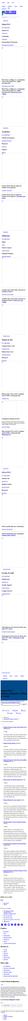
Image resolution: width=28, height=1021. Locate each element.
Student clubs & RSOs (7, 529)
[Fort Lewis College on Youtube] (8, 925)
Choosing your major (7, 190)
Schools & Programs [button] (6, 140)
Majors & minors (8, 937)
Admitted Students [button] (6, 256)
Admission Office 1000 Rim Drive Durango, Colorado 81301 (10, 912)
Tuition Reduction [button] (6, 354)
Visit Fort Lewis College (7, 294)
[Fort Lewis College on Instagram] (2, 925)
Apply (3, 2)
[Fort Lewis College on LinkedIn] (15, 925)
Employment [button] (5, 582)
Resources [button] (4, 146)
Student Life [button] (5, 481)
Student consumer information (11, 976)
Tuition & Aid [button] (6, 336)
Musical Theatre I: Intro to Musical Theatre (15, 822)
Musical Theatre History (10, 743)
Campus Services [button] (6, 593)
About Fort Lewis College (8, 86)
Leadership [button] (4, 39)
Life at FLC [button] (6, 468)
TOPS (5, 1017)
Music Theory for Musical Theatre (12, 779)
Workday (6, 953)
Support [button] (4, 152)
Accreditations (7, 966)
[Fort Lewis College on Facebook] (5, 925)
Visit (8, 2)
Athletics (10, 6)
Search (23, 704)
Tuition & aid (7, 935)
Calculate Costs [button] (5, 348)
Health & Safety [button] (5, 487)
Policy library (7, 974)
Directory (4, 8)
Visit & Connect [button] (5, 250)
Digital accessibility (8, 1016)
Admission (6, 931)
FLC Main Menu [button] (6, 27)
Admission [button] (5, 232)
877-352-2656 (8, 915)
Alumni (3, 6)
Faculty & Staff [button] (6, 569)
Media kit (6, 955)
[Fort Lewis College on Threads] (18, 925)
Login (5, 1019)
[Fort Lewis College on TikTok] (12, 925)
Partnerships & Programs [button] (8, 45)
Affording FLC (5, 398)
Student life (6, 939)
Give (13, 2)
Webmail (6, 959)
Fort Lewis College (14, 701)
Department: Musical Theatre (11, 719)
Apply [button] (3, 244)
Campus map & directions (10, 943)
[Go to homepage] (9, 15)
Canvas (5, 949)
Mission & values (8, 972)
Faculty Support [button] (5, 588)
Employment (7, 970)
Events (21, 6)
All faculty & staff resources (8, 631)
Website (16, 710)
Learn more (12, 996)
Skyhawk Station (6, 427)
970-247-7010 (8, 919)
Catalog (11, 713)
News (15, 6)
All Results (6, 710)
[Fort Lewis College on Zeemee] (21, 925)
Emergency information (9, 968)
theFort (5, 951)
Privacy (5, 1015)
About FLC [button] (6, 20)
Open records (7, 957)
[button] (2, 984)
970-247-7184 (8, 917)
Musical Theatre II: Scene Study (12, 800)
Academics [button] (5, 128)
